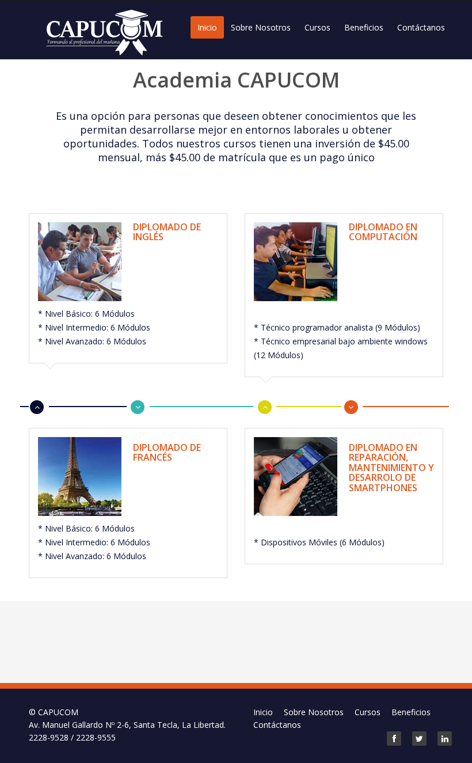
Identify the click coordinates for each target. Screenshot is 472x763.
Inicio (207, 27)
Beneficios (363, 27)
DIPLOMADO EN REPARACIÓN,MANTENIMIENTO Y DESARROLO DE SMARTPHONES (391, 467)
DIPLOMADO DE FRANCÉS (167, 452)
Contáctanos (421, 27)
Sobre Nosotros (261, 27)
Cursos (317, 27)
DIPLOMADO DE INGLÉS (167, 232)
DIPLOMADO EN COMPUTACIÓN (383, 232)
